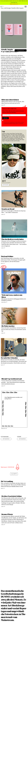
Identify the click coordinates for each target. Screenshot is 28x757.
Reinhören (3, 302)
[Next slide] (25, 30)
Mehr (2, 105)
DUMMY (5, 596)
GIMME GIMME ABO (14, 4)
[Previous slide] (2, 30)
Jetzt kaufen (5, 184)
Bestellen (3, 428)
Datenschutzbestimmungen (10, 123)
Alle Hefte (14, 474)
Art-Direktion (14, 605)
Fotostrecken (11, 614)
